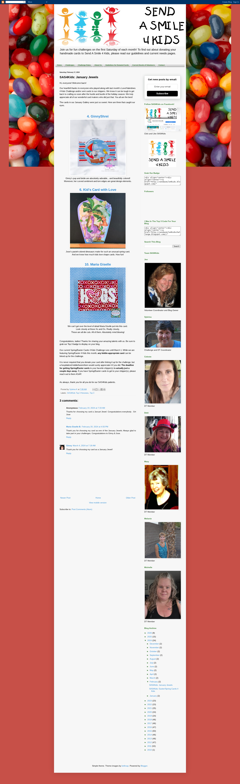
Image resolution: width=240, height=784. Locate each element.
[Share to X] (99, 389)
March (153, 678)
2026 (149, 633)
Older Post (130, 498)
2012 (149, 742)
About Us (98, 65)
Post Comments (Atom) (82, 509)
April (152, 674)
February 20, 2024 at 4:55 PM (95, 427)
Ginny (69, 445)
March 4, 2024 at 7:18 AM (84, 445)
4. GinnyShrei (98, 116)
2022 (149, 704)
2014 (149, 735)
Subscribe (162, 93)
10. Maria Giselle (98, 264)
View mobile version (98, 503)
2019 (149, 716)
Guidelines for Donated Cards (117, 65)
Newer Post (65, 498)
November (154, 647)
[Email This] (93, 389)
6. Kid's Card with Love (97, 190)
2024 (149, 640)
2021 (149, 708)
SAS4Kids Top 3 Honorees (78, 393)
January (153, 696)
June (152, 666)
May (152, 670)
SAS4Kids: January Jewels (160, 685)
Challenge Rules (84, 65)
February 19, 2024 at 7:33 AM (92, 408)
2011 (149, 746)
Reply (68, 418)
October (153, 651)
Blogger (144, 766)
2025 (149, 637)
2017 (149, 723)
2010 (149, 750)
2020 (149, 712)
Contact (161, 65)
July (152, 663)
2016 (149, 727)
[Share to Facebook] (101, 389)
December (154, 644)
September (155, 655)
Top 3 (92, 393)
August (153, 659)
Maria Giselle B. (73, 427)
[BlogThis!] (96, 389)
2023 (149, 701)
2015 (149, 731)
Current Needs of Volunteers (143, 65)
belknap (125, 766)
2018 (149, 719)
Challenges (69, 65)
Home (59, 65)
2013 (149, 738)
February (154, 682)
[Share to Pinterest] (104, 389)
